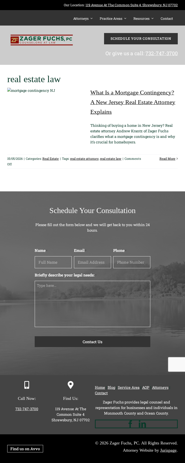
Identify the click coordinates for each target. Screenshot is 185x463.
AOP (145, 387)
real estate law (110, 158)
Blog (111, 387)
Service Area (128, 387)
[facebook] (130, 424)
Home (100, 387)
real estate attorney (84, 158)
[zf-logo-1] (41, 29)
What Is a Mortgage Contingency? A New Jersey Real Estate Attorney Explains (132, 102)
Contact (101, 392)
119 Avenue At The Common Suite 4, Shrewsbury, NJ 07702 (132, 5)
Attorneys (160, 387)
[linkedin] (142, 424)
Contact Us (92, 341)
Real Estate (50, 158)
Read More (167, 158)
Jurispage (168, 450)
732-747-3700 (161, 53)
